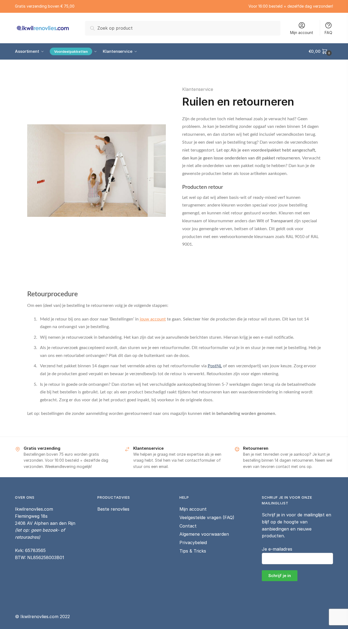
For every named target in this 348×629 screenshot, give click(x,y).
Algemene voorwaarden (204, 534)
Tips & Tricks (192, 551)
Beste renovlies (113, 509)
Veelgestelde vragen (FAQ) (206, 517)
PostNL (215, 366)
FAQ (328, 32)
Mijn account (301, 32)
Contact (188, 526)
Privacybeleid (193, 542)
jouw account (153, 319)
